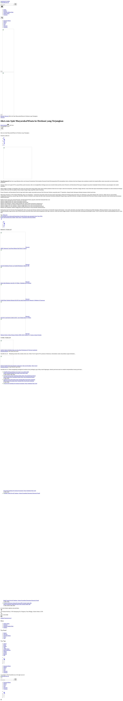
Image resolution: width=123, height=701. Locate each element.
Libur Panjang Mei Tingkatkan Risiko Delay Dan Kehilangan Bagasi (18, 377)
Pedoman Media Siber (8, 12)
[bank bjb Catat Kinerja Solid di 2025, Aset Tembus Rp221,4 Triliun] (13, 316)
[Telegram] (3, 141)
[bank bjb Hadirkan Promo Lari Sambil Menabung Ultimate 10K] (13, 264)
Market (5, 633)
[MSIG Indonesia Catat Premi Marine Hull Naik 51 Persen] (13, 247)
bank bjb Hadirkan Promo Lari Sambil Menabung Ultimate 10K (15, 265)
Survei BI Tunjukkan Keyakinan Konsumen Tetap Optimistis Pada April (19, 490)
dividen (5, 652)
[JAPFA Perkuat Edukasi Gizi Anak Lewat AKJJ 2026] (16, 372)
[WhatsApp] (3, 145)
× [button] (1, 677)
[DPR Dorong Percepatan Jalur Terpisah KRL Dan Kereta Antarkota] (19, 379)
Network (3, 117)
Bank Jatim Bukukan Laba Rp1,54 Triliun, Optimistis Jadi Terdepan (16, 283)
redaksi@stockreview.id (6, 618)
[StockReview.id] (5, 2)
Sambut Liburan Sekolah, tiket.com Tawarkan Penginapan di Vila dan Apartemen (19, 350)
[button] (15, 4)
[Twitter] (4, 140)
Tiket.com (5, 214)
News (4, 637)
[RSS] (4, 663)
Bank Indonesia (6, 650)
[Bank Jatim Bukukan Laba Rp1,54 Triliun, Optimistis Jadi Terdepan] (13, 281)
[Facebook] (3, 138)
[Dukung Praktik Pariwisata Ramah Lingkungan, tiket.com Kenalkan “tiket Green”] (7, 364)
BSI (4, 655)
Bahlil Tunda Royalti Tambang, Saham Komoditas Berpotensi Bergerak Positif (21, 600)
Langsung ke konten (5, 1)
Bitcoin (5, 654)
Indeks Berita (6, 13)
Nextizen (5, 14)
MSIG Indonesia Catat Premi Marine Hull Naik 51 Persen (14, 248)
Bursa (4, 645)
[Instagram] (4, 661)
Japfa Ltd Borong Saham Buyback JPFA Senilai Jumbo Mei (16, 604)
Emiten (5, 646)
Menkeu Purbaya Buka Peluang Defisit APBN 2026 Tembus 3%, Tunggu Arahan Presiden (21, 335)
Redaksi (5, 11)
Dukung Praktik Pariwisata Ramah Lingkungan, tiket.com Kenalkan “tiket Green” (19, 365)
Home (4, 9)
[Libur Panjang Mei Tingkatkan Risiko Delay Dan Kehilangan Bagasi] (19, 375)
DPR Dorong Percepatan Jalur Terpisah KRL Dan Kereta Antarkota (18, 381)
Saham (4, 643)
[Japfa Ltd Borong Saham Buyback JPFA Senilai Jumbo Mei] (17, 603)
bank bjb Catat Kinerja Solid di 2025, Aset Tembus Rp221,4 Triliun (16, 317)
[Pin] (4, 143)
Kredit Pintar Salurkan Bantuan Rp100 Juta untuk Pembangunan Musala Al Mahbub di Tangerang (23, 300)
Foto (4, 638)
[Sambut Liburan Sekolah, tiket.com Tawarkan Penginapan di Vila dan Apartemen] (7, 348)
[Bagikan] (2, 128)
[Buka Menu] (2, 7)
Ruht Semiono (4, 125)
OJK (4, 647)
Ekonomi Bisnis (4, 351)
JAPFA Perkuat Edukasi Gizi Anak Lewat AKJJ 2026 (15, 373)
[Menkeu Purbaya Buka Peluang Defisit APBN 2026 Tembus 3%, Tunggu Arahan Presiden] (13, 333)
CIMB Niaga (6, 648)
